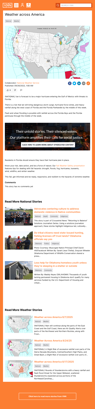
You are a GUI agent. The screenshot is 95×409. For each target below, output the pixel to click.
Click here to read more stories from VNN (47, 396)
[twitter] (74, 83)
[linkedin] (79, 83)
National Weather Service (28, 83)
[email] (84, 83)
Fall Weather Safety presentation (70, 165)
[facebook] (70, 83)
